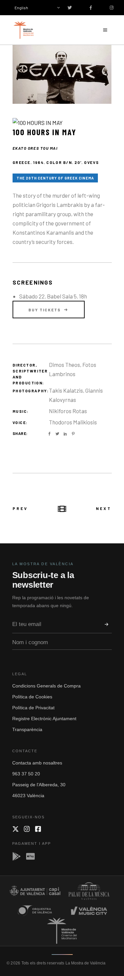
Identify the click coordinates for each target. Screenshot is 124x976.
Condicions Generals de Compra (46, 685)
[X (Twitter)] (15, 829)
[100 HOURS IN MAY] (62, 74)
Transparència (27, 729)
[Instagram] (26, 829)
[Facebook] (38, 829)
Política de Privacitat (33, 707)
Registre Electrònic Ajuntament (44, 718)
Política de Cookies (32, 696)
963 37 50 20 (26, 773)
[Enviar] (106, 624)
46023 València (28, 795)
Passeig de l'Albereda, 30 (38, 784)
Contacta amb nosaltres (37, 762)
